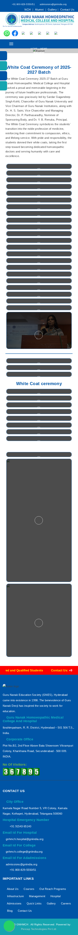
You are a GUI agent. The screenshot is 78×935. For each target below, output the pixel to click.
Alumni (39, 9)
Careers (65, 903)
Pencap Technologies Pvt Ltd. (39, 929)
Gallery (52, 9)
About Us (12, 888)
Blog (9, 910)
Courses (28, 888)
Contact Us (67, 9)
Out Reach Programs (52, 888)
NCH (28, 9)
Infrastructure (15, 896)
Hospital (55, 896)
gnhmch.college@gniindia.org (24, 851)
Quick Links (34, 903)
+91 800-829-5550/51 (23, 4)
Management (36, 896)
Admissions (13, 903)
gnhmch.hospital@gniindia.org (24, 839)
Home (34, 48)
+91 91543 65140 (20, 826)
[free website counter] (21, 771)
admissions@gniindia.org (53, 4)
